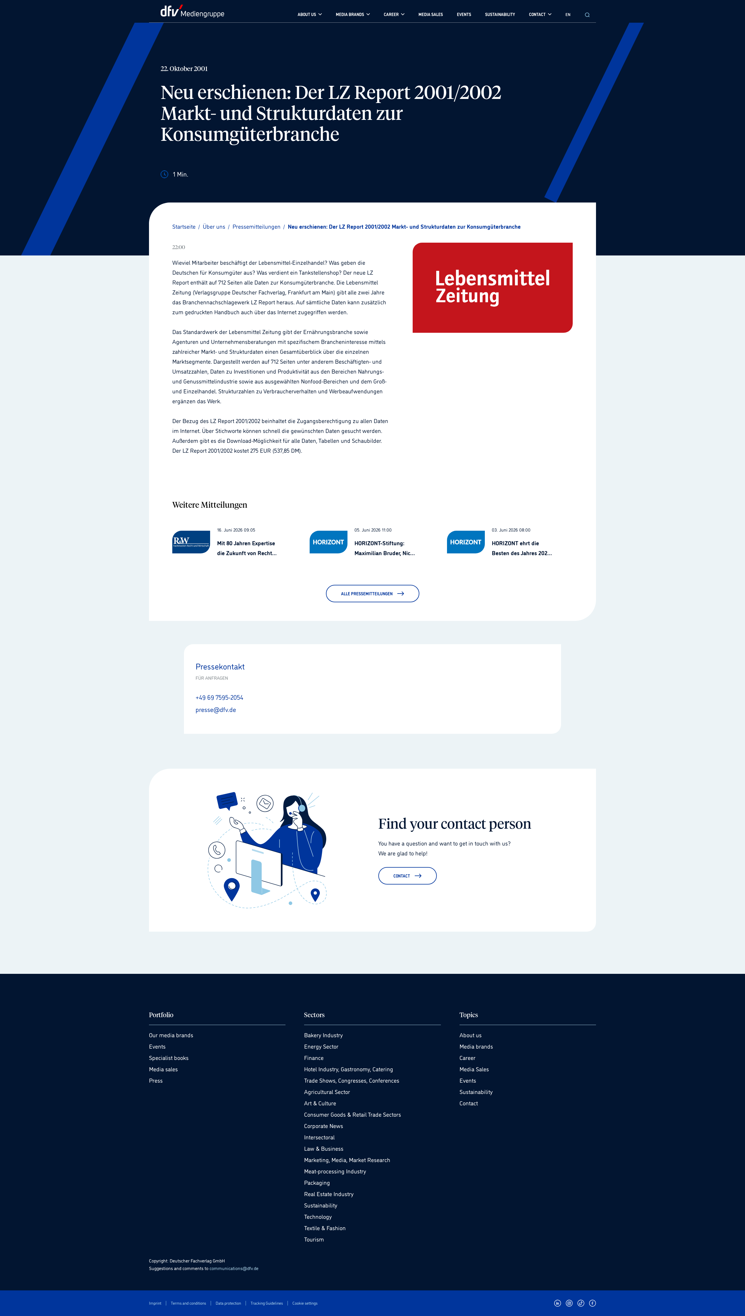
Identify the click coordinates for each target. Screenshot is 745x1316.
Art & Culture (320, 1103)
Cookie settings (304, 1303)
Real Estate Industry (329, 1193)
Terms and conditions (188, 1303)
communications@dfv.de (234, 1268)
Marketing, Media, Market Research (347, 1159)
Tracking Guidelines (267, 1303)
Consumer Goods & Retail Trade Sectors (352, 1114)
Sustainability (320, 1205)
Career (468, 1057)
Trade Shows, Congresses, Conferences (351, 1080)
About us (471, 1035)
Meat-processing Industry (335, 1171)
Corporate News (323, 1125)
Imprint (155, 1303)
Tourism (314, 1239)
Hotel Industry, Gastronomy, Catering (348, 1069)
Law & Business (323, 1148)
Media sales (163, 1069)
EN (567, 14)
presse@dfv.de (216, 709)
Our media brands (171, 1035)
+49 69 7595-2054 (219, 696)
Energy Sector (321, 1046)
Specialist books (169, 1057)
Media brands (476, 1046)
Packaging (317, 1182)
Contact (469, 1103)
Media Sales (474, 1069)
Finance (314, 1057)
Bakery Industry (323, 1035)
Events (157, 1046)
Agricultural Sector (327, 1091)
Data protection (228, 1303)
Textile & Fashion (325, 1227)
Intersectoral (319, 1137)
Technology (318, 1216)
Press (156, 1080)
